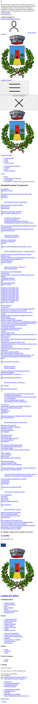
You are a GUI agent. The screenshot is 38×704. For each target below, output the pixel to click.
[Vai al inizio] (1, 542)
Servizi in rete (4, 499)
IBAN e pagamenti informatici (9, 514)
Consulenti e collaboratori (8, 241)
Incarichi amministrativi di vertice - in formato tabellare (19, 251)
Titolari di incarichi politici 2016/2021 (11, 211)
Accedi (3, 174)
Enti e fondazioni (9, 607)
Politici (6, 609)
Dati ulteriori (4, 409)
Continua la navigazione (7, 17)
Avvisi (6, 652)
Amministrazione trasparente (12, 689)
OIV (2, 281)
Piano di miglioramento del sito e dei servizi (16, 696)
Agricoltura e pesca (9, 641)
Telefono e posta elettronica (8, 240)
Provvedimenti (5, 441)
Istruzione (7, 167)
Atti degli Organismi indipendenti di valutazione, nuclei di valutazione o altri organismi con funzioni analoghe (20, 475)
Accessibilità (5, 536)
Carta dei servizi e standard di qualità (11, 487)
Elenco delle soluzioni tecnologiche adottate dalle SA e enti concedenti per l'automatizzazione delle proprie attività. (17, 355)
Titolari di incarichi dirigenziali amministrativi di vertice (16, 246)
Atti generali (4, 197)
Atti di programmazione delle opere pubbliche (13, 524)
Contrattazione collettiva (7, 278)
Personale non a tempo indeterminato (11, 271)
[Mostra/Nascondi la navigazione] (15, 88)
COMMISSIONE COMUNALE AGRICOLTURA (18, 223)
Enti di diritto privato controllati (9, 438)
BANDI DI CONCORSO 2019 (10, 299)
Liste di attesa (4, 498)
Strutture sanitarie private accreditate (11, 528)
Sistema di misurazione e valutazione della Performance (16, 416)
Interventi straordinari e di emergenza (11, 374)
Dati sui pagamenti (6, 504)
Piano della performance (7, 417)
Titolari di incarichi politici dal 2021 (11, 213)
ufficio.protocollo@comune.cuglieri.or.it (16, 677)
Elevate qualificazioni (7, 260)
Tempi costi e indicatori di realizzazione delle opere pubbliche (18, 525)
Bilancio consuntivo (9, 368)
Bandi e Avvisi (5, 456)
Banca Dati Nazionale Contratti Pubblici (12, 353)
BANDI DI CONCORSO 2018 (10, 300)
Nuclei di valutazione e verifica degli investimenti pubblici (17, 522)
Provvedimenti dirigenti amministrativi (11, 446)
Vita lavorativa (8, 622)
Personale (3, 243)
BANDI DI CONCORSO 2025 (10, 289)
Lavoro (6, 169)
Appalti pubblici (8, 625)
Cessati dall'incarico (6, 227)
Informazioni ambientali (7, 372)
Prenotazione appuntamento (12, 683)
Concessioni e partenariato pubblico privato (13, 342)
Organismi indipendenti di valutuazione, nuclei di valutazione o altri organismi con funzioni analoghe (18, 468)
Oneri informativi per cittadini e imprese (12, 205)
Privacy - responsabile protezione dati (11, 407)
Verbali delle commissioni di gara (10, 329)
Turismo (6, 628)
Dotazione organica (6, 262)
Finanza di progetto (6, 305)
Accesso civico (5, 404)
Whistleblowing (5, 411)
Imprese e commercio (10, 624)
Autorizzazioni (8, 643)
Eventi (6, 661)
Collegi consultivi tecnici (7, 333)
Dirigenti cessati (5, 256)
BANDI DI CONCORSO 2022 (10, 294)
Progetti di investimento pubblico (10, 352)
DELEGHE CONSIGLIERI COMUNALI (16, 221)
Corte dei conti (5, 480)
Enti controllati (5, 431)
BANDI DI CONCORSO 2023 (10, 292)
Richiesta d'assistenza (10, 686)
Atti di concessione (6, 454)
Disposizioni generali (6, 190)
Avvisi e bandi (5, 307)
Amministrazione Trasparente (13, 178)
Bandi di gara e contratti (7, 302)
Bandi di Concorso (6, 284)
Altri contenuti (9, 180)
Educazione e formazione (11, 633)
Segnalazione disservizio (11, 685)
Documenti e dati (9, 612)
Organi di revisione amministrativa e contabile (13, 479)
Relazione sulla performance (9, 425)
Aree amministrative (9, 604)
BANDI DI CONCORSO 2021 (10, 295)
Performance (4, 412)
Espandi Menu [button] (5, 189)
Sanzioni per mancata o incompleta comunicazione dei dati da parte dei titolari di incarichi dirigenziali (18, 258)
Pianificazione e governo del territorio (11, 527)
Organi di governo (9, 603)
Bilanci (3, 358)
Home (6, 176)
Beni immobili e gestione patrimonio (11, 458)
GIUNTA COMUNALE (11, 219)
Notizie (6, 649)
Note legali (7, 692)
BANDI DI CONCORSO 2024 (10, 291)
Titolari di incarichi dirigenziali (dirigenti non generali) (16, 254)
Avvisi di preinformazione (8, 318)
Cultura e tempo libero (10, 621)
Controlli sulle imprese (7, 448)
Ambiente (7, 638)
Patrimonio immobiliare (7, 461)
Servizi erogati (5, 483)
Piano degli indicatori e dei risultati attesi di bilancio (15, 371)
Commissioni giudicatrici (8, 326)
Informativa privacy (9, 691)
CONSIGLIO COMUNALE (12, 218)
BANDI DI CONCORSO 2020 (10, 297)
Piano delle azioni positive (8, 283)
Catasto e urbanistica (10, 627)
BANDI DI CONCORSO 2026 (10, 288)
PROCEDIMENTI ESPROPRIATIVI (11, 520)
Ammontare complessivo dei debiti (10, 515)
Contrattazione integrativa (8, 279)
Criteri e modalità (5, 453)
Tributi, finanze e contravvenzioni (13, 636)
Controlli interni (5, 482)
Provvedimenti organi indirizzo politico (11, 445)
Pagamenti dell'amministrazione (9, 501)
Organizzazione (5, 208)
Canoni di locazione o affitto (9, 463)
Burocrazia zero (5, 206)
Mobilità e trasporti (9, 630)
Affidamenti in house (6, 347)
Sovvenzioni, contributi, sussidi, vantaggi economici (15, 449)
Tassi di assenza (5, 273)
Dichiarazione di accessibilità (12, 694)
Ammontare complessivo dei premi (10, 427)
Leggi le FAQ (8, 681)
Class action (4, 496)
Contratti (3, 331)
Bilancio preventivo (9, 366)
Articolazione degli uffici (8, 230)
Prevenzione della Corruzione (9, 389)
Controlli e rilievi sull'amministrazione (11, 464)
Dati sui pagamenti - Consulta (12, 509)
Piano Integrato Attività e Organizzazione (15, 202)
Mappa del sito (5, 699)
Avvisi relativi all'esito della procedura (11, 328)
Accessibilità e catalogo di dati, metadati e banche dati (16, 406)
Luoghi (6, 659)
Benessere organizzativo (7, 430)
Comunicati (7, 651)
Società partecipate (6, 436)
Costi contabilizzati (6, 495)
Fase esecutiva (5, 337)
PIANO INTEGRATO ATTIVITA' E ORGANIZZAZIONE (14, 267)
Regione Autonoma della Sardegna (10, 19)
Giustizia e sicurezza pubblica (12, 635)
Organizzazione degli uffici (11, 237)
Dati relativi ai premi (6, 428)
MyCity (4, 702)
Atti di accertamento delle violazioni (14, 400)
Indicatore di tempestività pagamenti (11, 512)
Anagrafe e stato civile (10, 619)
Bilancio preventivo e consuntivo (10, 361)
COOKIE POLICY (6, 14)
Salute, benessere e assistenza (12, 639)
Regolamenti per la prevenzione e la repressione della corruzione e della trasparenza (19, 394)
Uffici (6, 606)
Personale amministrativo (11, 611)
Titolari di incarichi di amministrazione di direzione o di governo (18, 226)
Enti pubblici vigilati (6, 435)
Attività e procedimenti (7, 440)
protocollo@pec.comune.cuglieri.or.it (14, 678)
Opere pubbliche (5, 517)
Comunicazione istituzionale (12, 166)
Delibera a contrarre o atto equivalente (11, 320)
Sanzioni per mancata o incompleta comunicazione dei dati (17, 229)
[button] (9, 158)
